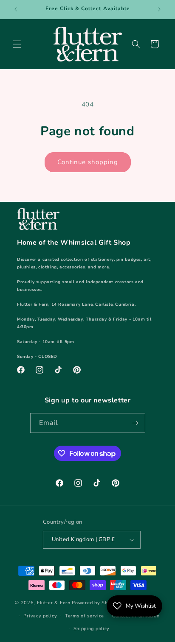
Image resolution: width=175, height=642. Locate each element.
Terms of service (84, 616)
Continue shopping (87, 162)
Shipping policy (91, 628)
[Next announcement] (159, 9)
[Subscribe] (135, 423)
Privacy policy (40, 616)
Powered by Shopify (96, 603)
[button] (17, 44)
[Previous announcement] (15, 9)
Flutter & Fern (54, 603)
